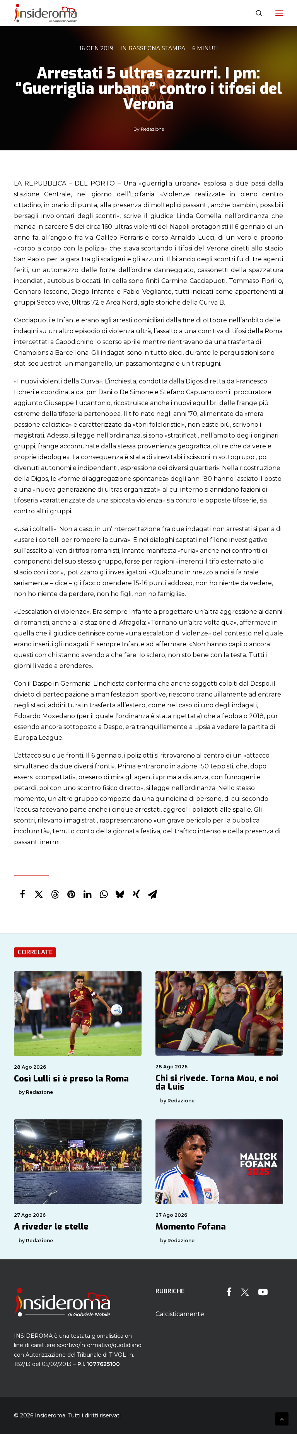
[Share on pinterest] (71, 894)
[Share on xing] (136, 894)
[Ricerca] (256, 13)
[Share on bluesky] (120, 894)
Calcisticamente (179, 1314)
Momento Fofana (190, 1226)
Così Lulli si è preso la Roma (71, 1078)
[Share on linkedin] (87, 894)
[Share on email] (152, 894)
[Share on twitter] (38, 894)
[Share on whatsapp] (103, 894)
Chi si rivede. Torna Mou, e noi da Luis (216, 1082)
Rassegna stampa (156, 48)
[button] (279, 13)
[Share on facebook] (22, 894)
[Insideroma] (45, 13)
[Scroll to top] (281, 1418)
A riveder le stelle (51, 1226)
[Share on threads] (55, 894)
